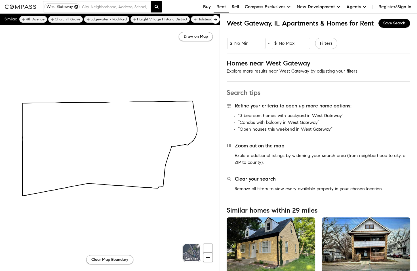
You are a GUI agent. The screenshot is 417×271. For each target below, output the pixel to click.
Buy (207, 6)
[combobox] (115, 6)
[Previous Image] (233, 246)
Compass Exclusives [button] (265, 6)
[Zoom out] (208, 257)
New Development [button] (316, 6)
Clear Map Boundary (109, 259)
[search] (156, 6)
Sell (235, 6)
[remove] (76, 7)
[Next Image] (308, 246)
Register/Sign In (394, 6)
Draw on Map (196, 36)
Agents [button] (353, 6)
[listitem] (33, 19)
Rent (221, 6)
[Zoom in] (208, 248)
